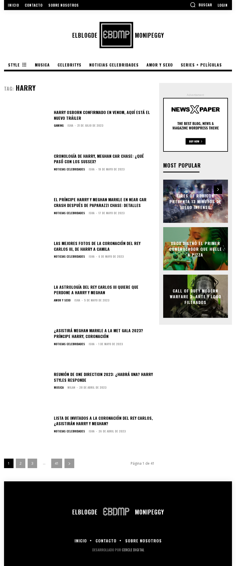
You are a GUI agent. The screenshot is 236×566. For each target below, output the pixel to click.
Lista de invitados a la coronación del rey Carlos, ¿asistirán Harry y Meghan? (103, 421)
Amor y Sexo (62, 300)
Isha (70, 125)
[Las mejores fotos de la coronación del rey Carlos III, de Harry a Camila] (26, 251)
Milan (71, 387)
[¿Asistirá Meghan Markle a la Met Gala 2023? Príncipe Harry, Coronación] (26, 339)
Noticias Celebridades (69, 169)
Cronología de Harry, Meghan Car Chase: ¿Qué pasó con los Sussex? (99, 159)
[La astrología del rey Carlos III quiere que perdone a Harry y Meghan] (26, 295)
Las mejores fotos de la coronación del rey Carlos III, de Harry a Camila (97, 246)
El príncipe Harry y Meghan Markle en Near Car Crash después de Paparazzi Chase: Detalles (100, 202)
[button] (201, 4)
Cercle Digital (133, 549)
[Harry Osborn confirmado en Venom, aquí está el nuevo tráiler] (26, 120)
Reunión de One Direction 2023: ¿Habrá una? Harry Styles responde (103, 377)
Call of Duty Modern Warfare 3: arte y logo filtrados (195, 296)
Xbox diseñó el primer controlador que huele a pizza (195, 248)
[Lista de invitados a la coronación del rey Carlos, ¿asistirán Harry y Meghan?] (26, 426)
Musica (59, 387)
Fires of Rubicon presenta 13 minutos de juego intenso (195, 201)
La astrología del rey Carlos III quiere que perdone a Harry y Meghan (96, 290)
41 (57, 463)
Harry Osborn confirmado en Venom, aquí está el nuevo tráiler (102, 115)
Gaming (59, 125)
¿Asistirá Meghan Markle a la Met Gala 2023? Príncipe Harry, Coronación (98, 333)
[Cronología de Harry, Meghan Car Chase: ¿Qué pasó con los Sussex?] (26, 164)
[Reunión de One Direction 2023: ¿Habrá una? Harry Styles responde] (26, 382)
